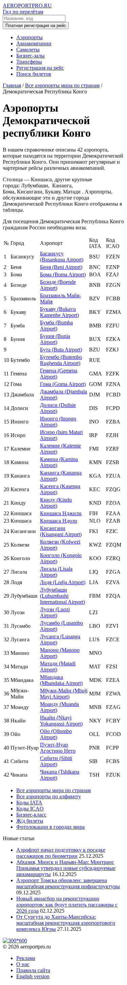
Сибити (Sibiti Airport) (56, 761)
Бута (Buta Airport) (61, 349)
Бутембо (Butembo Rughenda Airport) (61, 360)
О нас (22, 964)
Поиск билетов (33, 74)
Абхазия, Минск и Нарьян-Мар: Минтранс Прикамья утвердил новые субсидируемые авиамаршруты (65, 868)
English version (32, 976)
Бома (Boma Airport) (63, 274)
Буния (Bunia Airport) (55, 339)
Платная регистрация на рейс (35, 25)
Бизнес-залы (30, 56)
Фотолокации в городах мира (50, 827)
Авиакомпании (33, 43)
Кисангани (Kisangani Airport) (61, 531)
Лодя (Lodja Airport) (62, 582)
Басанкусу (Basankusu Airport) (61, 256)
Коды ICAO (30, 808)
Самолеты (28, 49)
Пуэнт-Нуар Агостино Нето (58, 748)
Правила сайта (33, 970)
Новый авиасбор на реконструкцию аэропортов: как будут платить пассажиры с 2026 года (67, 905)
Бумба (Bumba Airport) (56, 325)
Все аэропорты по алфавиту (48, 796)
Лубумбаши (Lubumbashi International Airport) (62, 596)
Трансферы (29, 62)
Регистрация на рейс (40, 68)
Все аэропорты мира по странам (53, 790)
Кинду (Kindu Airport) (56, 503)
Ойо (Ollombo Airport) (56, 734)
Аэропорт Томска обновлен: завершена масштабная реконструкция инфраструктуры (68, 883)
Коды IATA (29, 802)
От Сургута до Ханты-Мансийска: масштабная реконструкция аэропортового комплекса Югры (65, 923)
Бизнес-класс (31, 815)
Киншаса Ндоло (58, 521)
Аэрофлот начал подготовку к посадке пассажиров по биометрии (60, 853)
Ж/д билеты (29, 821)
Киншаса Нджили (61, 513)
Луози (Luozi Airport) (55, 612)
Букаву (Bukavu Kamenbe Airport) (59, 312)
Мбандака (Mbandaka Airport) (61, 680)
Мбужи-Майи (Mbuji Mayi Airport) (63, 694)
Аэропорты (29, 37)
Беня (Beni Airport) (61, 267)
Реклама (25, 958)
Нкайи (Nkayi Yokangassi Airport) (61, 721)
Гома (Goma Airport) (63, 384)
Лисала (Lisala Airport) (56, 572)
